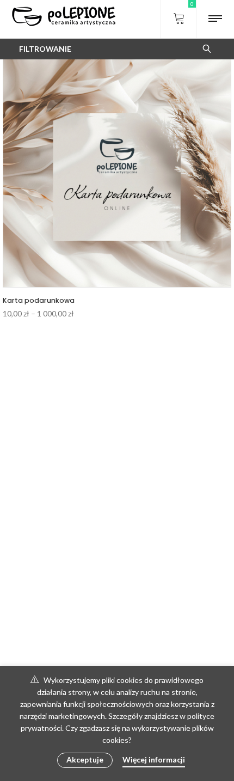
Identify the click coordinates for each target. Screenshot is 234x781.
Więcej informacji (153, 759)
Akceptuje (84, 759)
